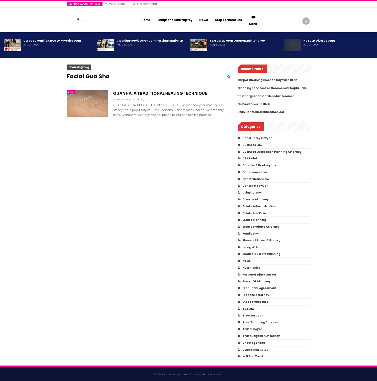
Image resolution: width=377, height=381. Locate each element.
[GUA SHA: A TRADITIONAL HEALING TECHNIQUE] (87, 103)
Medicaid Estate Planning (261, 254)
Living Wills (250, 247)
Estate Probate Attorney (261, 227)
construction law (255, 179)
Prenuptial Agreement (259, 288)
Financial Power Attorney (261, 240)
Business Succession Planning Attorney (272, 152)
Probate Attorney (255, 295)
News (203, 20)
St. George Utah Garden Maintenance (237, 41)
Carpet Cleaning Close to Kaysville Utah (52, 41)
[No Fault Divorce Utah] (292, 45)
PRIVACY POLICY (115, 4)
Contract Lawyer (255, 186)
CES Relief (249, 158)
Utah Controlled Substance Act (261, 112)
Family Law (250, 234)
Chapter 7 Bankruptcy (174, 20)
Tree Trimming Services (260, 322)
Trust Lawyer (252, 329)
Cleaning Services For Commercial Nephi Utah (150, 41)
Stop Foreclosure (228, 20)
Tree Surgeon (252, 315)
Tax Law (248, 309)
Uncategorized (253, 343)
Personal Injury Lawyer (259, 274)
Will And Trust (252, 356)
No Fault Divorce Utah (319, 41)
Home (146, 20)
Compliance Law (254, 172)
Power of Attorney (256, 281)
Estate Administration (259, 206)
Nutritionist (251, 268)
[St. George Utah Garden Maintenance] (198, 45)
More (253, 24)
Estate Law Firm (254, 213)
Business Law (252, 145)
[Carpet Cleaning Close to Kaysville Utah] (12, 45)
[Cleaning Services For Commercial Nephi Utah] (105, 45)
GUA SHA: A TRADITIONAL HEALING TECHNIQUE (160, 93)
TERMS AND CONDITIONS (143, 4)
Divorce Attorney (255, 199)
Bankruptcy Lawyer (257, 138)
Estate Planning (254, 220)
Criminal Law (252, 193)
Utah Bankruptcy (255, 350)
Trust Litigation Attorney (261, 336)
